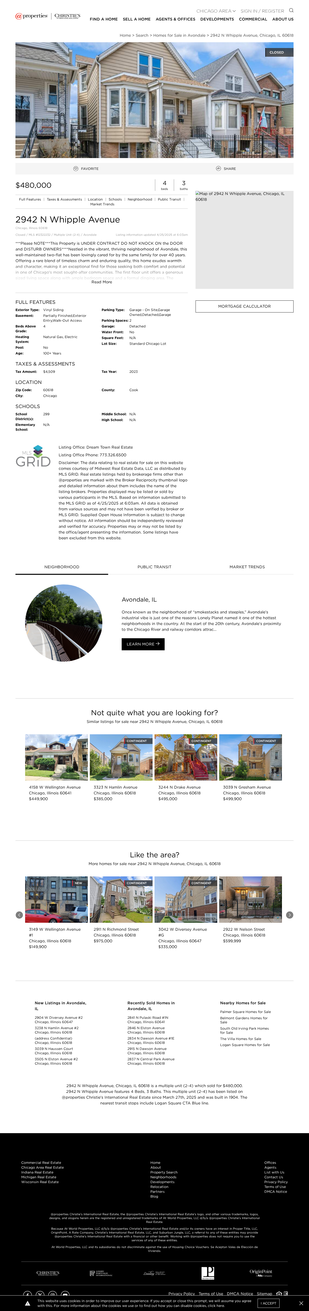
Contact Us (273, 1177)
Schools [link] (116, 199)
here (220, 1306)
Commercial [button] (253, 19)
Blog (154, 1196)
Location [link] (96, 199)
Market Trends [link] (102, 204)
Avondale (90, 234)
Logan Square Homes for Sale (245, 1045)
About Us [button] (283, 19)
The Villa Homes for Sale (240, 1039)
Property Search (164, 1172)
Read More (101, 282)
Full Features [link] (30, 199)
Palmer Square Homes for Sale (245, 1012)
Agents (270, 1167)
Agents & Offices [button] (175, 19)
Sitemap (264, 1293)
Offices (270, 1163)
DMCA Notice (275, 1191)
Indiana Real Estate (37, 1172)
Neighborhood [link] (140, 199)
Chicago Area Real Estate (42, 1167)
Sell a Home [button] (137, 19)
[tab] (61, 567)
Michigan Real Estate (38, 1177)
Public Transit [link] (170, 199)
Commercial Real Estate (41, 1163)
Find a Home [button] (104, 19)
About (155, 1167)
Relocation (159, 1187)
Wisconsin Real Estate (40, 1182)
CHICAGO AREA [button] (214, 11)
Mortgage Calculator (244, 306)
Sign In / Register (262, 11)
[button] (245, 240)
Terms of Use (275, 1187)
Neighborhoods (163, 1177)
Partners (157, 1191)
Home (155, 1163)
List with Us (274, 1172)
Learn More (141, 644)
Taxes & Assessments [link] (65, 199)
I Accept (268, 1303)
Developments (217, 19)
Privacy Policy (276, 1182)
